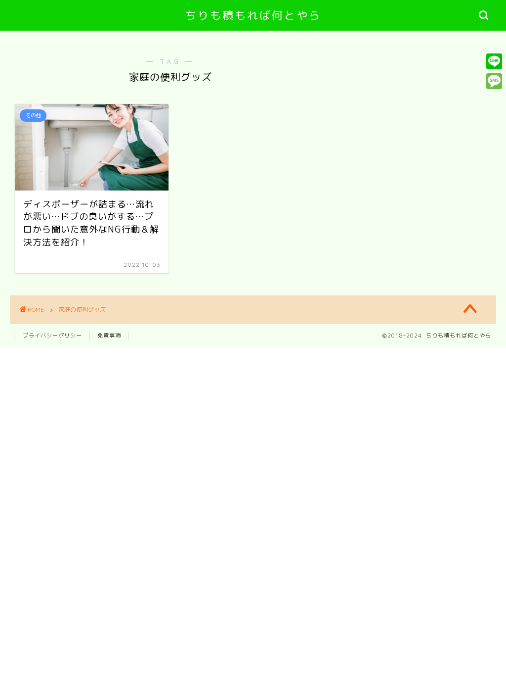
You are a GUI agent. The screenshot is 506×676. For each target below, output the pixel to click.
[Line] (494, 61)
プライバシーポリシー (52, 335)
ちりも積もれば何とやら (253, 15)
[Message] (494, 81)
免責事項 (109, 335)
